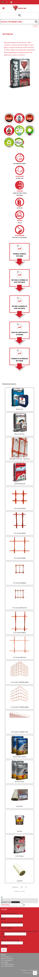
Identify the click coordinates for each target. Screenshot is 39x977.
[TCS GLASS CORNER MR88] (20, 693)
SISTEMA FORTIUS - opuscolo (19, 459)
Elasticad (19, 409)
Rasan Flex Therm (19, 757)
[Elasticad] (20, 398)
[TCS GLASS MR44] (20, 497)
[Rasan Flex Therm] (20, 745)
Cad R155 (19, 806)
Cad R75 (19, 881)
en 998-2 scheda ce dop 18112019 (19, 307)
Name (3, 919)
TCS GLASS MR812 (19, 633)
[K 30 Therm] (20, 845)
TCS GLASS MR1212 (19, 657)
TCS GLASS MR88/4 (19, 583)
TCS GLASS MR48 (19, 533)
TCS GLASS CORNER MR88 (19, 707)
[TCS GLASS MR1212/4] (20, 594)
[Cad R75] (20, 869)
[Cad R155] (20, 795)
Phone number (6, 928)
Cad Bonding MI (19, 484)
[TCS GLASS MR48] (20, 520)
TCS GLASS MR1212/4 (19, 608)
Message (4, 946)
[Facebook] (11, 2)
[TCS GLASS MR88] (20, 545)
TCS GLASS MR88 (19, 558)
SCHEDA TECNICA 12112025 (19, 255)
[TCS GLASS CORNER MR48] (20, 668)
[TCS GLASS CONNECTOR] (20, 714)
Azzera (35, 26)
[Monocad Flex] (20, 423)
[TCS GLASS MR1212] (20, 644)
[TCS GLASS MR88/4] (20, 569)
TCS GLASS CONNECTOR (19, 732)
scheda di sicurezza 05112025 (19, 360)
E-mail (3, 937)
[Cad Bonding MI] (20, 472)
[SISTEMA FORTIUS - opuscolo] (20, 447)
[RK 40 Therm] (20, 770)
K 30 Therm (20, 856)
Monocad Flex (19, 434)
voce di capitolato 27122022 (19, 333)
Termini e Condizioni (30, 973)
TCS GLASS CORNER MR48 (19, 682)
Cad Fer (19, 831)
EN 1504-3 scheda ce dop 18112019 (20, 281)
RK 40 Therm (19, 781)
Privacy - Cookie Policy (29, 970)
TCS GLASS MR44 (19, 508)
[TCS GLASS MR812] (20, 621)
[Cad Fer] (20, 820)
